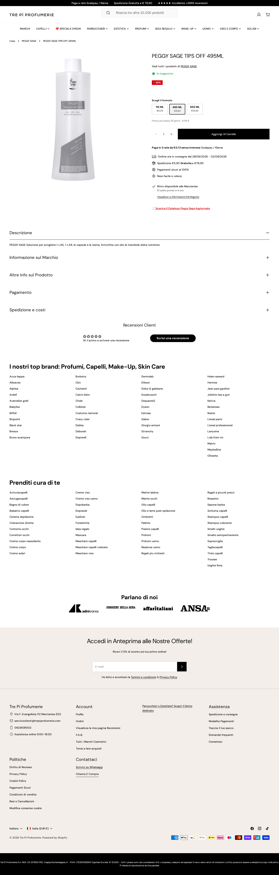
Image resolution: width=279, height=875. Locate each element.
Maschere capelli (86, 541)
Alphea (13, 388)
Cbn (78, 382)
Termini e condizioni (143, 677)
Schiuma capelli (217, 510)
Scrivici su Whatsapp (89, 767)
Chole (79, 400)
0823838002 (22, 727)
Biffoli (13, 413)
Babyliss (14, 407)
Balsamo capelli (19, 510)
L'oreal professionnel (219, 425)
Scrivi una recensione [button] (173, 338)
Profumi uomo (150, 541)
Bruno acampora (19, 437)
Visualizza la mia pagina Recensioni (98, 728)
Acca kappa (16, 376)
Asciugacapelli (18, 498)
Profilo (80, 714)
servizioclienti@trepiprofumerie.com (37, 720)
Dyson (145, 407)
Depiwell (81, 437)
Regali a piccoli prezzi (221, 492)
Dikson (145, 382)
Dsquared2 (148, 400)
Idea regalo (82, 529)
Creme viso (83, 492)
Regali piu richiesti (153, 553)
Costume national (87, 413)
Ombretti (147, 517)
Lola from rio (215, 437)
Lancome (213, 431)
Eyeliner (80, 517)
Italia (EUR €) (40, 828)
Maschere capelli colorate (92, 547)
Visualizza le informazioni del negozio (178, 196)
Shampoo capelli (217, 517)
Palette (145, 523)
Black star (15, 425)
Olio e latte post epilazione (158, 510)
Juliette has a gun (218, 394)
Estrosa (146, 413)
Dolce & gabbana (152, 388)
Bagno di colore (19, 504)
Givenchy (147, 431)
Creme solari (17, 553)
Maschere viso (85, 553)
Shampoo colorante (219, 523)
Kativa (211, 400)
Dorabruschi (149, 394)
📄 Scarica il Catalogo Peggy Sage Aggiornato (181, 208)
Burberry (81, 376)
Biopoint (14, 419)
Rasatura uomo (150, 547)
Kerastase (213, 407)
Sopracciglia (215, 541)
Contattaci (215, 741)
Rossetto (212, 498)
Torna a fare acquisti (89, 748)
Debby (80, 425)
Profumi (146, 535)
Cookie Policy (17, 781)
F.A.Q (79, 735)
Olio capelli (148, 504)
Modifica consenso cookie (25, 808)
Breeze (13, 431)
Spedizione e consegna (223, 714)
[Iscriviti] (182, 666)
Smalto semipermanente (222, 535)
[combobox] (139, 12)
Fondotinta (82, 523)
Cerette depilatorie (21, 517)
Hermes (212, 382)
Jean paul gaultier (218, 388)
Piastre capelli (150, 529)
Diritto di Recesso (20, 767)
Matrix (211, 443)
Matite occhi (149, 498)
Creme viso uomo (87, 498)
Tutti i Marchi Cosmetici (91, 741)
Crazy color (83, 419)
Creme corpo (17, 547)
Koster (211, 413)
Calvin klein (83, 394)
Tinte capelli (215, 553)
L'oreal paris (214, 419)
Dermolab (147, 376)
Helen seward (215, 376)
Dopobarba (83, 504)
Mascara (81, 535)
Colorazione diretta (21, 523)
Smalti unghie (216, 529)
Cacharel (81, 388)
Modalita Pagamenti (221, 721)
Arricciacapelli (18, 492)
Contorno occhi (19, 529)
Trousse (212, 559)
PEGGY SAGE (29, 41)
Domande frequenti (221, 735)
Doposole (81, 510)
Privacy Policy (168, 677)
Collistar (81, 407)
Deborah (81, 431)
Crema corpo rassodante (25, 541)
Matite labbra (149, 492)
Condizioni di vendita (22, 794)
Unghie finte (214, 565)
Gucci (145, 437)
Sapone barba (216, 504)
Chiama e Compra (87, 774)
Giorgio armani (150, 425)
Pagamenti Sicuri (20, 787)
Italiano (14, 828)
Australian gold (18, 400)
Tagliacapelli (215, 547)
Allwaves (14, 382)
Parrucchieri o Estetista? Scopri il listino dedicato (167, 708)
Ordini (80, 721)
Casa (12, 41)
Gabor (145, 419)
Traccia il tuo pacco (221, 728)
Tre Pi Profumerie (30, 837)
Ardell (13, 394)
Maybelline (214, 449)
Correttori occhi (19, 535)
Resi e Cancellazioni (21, 801)
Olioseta (212, 455)
